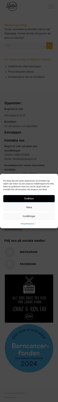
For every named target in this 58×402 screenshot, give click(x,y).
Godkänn (29, 198)
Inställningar (29, 216)
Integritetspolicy (27, 224)
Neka (29, 207)
